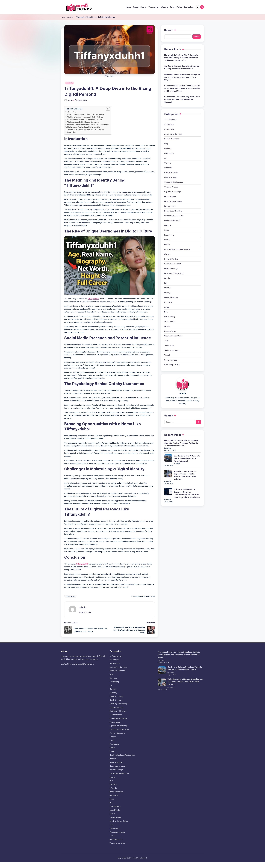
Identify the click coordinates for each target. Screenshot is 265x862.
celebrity (70, 17)
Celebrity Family (171, 172)
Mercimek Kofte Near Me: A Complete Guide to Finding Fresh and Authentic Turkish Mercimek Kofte (181, 57)
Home (63, 17)
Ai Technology (170, 119)
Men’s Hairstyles (171, 297)
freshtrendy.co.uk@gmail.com (81, 664)
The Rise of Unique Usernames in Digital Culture (85, 117)
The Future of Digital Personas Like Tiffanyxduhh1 (86, 130)
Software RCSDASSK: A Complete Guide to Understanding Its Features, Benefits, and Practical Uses (182, 88)
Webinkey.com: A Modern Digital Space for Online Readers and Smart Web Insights (182, 77)
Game (166, 240)
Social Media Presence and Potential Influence (84, 119)
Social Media (169, 321)
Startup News (170, 331)
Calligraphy (169, 153)
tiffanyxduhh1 (93, 299)
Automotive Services (173, 134)
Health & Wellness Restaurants (177, 249)
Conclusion (71, 132)
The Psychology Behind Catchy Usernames (83, 122)
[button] (85, 612)
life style (167, 288)
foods (166, 230)
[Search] (198, 422)
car (165, 158)
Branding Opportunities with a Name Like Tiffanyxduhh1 (88, 124)
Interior (167, 278)
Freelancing (169, 235)
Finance (167, 225)
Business (168, 148)
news (166, 307)
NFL (166, 312)
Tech (166, 341)
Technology (169, 345)
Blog (166, 144)
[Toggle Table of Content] (107, 109)
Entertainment (170, 196)
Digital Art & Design (172, 192)
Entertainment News (173, 201)
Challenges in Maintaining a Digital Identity (83, 127)
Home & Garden (171, 259)
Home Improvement (172, 264)
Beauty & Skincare (172, 139)
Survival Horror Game (173, 336)
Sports (167, 326)
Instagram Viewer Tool (174, 273)
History (167, 254)
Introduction (71, 112)
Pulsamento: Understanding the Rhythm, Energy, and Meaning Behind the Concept (182, 99)
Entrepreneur (169, 206)
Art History (169, 124)
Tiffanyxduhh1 (70, 596)
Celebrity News (170, 177)
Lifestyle (168, 293)
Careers (167, 163)
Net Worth (168, 302)
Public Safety (169, 317)
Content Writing (171, 187)
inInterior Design (171, 269)
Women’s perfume (171, 365)
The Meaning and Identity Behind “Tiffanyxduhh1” (85, 114)
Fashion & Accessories (174, 216)
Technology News (171, 350)
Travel (167, 355)
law (165, 283)
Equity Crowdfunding (173, 211)
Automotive (169, 129)
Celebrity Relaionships (173, 182)
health (167, 244)
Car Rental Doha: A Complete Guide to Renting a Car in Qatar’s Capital (181, 67)
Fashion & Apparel (172, 220)
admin (82, 607)
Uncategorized (170, 360)
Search (168, 30)
